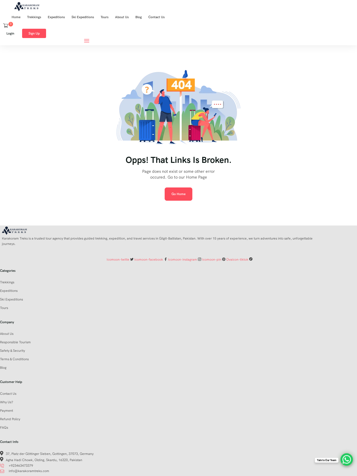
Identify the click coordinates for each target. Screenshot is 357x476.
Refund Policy (10, 419)
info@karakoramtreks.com (29, 471)
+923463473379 (21, 465)
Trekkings (34, 17)
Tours (104, 17)
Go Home (178, 194)
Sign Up (34, 33)
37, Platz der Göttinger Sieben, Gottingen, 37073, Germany (50, 454)
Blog (138, 17)
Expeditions (56, 17)
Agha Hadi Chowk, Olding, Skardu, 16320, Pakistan (44, 460)
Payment (6, 410)
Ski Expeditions (82, 17)
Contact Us (156, 17)
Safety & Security (12, 350)
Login (10, 33)
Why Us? (6, 402)
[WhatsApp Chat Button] (346, 459)
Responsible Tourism (15, 342)
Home (16, 17)
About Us (122, 17)
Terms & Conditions (14, 359)
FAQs (4, 427)
